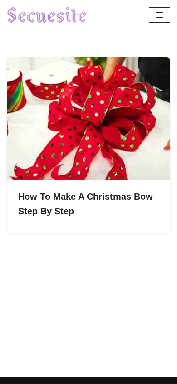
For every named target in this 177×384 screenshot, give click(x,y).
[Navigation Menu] (159, 15)
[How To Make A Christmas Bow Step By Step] (88, 118)
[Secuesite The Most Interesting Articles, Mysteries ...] (47, 15)
